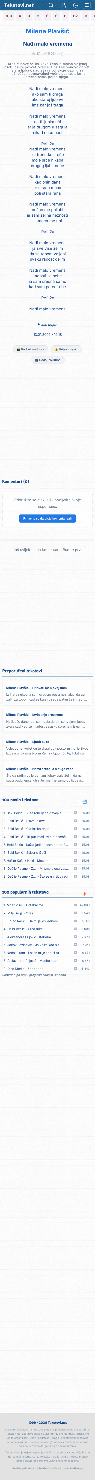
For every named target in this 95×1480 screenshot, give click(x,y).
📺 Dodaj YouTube (48, 360)
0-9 (9, 16)
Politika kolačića (49, 1468)
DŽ (75, 16)
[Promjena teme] (75, 5)
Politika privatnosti (24, 1468)
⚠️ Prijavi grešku (66, 349)
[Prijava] (63, 5)
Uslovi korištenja (72, 1468)
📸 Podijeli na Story (30, 349)
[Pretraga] (51, 5)
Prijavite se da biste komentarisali (47, 518)
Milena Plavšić (47, 31)
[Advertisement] (47, 420)
